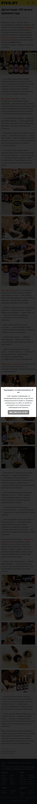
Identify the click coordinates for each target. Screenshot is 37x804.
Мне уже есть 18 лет (18, 412)
